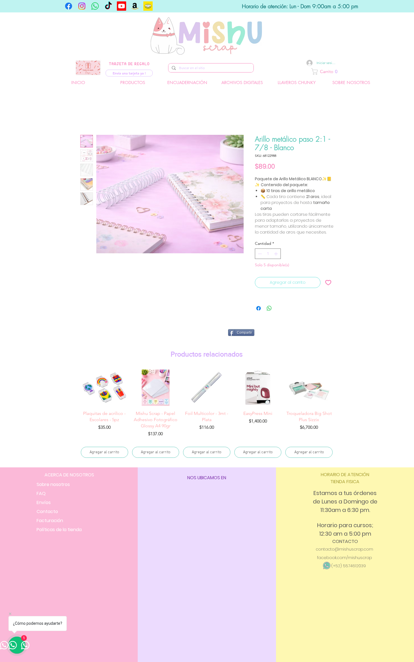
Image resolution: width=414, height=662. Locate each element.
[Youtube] (121, 6)
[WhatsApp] (95, 6)
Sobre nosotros (53, 472)
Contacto (47, 499)
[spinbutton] (268, 254)
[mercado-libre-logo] (148, 6)
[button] (344, 71)
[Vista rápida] (104, 388)
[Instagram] (81, 6)
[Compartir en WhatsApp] (269, 308)
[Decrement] (259, 254)
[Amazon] (134, 6)
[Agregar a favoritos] (328, 282)
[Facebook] (68, 6)
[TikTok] (108, 6)
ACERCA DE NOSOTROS (69, 462)
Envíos (44, 490)
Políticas (59, 517)
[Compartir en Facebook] (258, 308)
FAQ (41, 481)
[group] (207, 407)
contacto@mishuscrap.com (344, 536)
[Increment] (276, 254)
